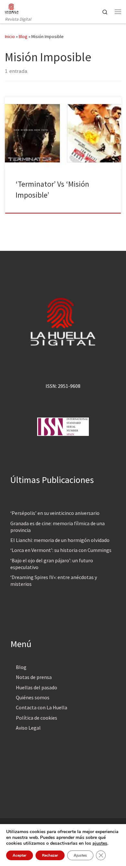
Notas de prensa (34, 677)
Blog (23, 36)
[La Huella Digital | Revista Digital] (12, 7)
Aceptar (19, 855)
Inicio (10, 36)
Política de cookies (36, 717)
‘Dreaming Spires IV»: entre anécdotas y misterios (53, 580)
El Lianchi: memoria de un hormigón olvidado (60, 540)
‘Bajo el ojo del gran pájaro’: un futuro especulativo (51, 563)
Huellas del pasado (36, 687)
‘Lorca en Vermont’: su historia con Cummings (60, 550)
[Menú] (117, 12)
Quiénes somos (32, 697)
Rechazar (50, 855)
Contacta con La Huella (41, 707)
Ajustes (80, 855)
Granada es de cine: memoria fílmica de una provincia (57, 526)
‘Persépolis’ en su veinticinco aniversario (55, 513)
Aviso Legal (28, 727)
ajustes (99, 843)
